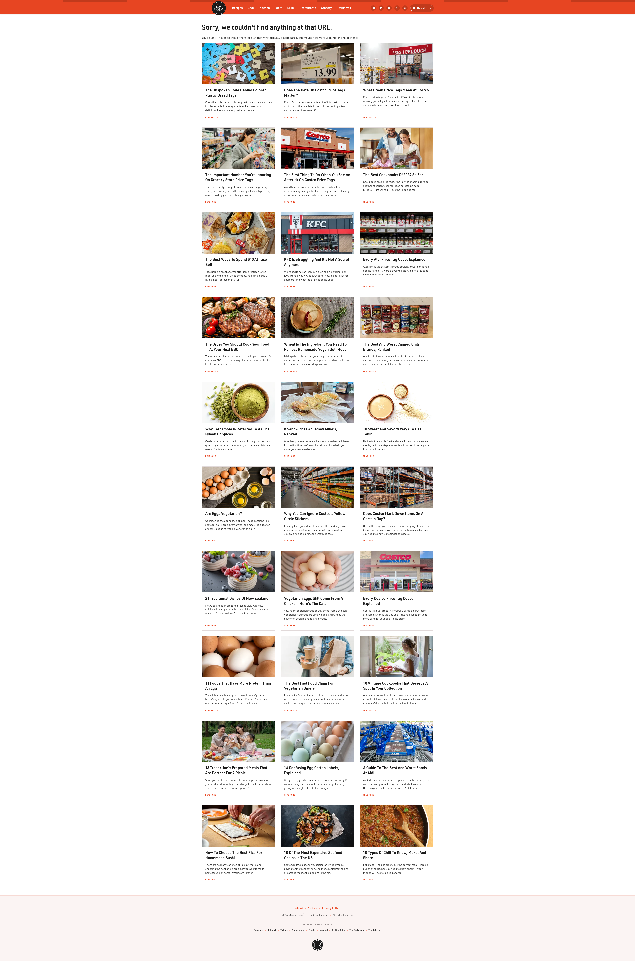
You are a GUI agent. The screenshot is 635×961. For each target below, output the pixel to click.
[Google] (397, 8)
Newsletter (424, 8)
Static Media (296, 914)
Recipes (237, 8)
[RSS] (405, 8)
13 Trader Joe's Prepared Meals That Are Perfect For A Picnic (236, 770)
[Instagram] (373, 8)
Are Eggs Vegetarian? (223, 513)
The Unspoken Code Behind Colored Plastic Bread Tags (236, 92)
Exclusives (344, 8)
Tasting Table (338, 930)
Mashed (324, 930)
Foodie (312, 930)
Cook (251, 8)
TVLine (284, 930)
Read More (210, 117)
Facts (278, 8)
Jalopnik (272, 930)
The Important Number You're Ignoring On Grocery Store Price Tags (238, 177)
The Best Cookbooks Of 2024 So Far (393, 174)
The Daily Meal (356, 930)
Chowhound (298, 930)
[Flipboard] (381, 8)
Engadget (259, 930)
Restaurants (307, 8)
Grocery (326, 8)
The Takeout (374, 930)
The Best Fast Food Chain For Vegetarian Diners (309, 686)
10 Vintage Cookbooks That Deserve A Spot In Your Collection (395, 686)
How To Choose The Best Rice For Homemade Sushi (233, 855)
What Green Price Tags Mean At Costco (396, 89)
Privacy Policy (331, 908)
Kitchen (264, 8)
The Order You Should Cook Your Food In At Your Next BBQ (237, 347)
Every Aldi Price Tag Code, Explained (394, 259)
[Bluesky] (389, 8)
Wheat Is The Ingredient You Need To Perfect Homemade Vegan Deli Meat (315, 347)
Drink (291, 8)
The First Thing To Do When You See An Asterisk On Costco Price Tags (317, 177)
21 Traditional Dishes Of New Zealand (236, 598)
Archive (312, 908)
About (299, 908)
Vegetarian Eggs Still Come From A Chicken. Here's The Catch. (313, 601)
